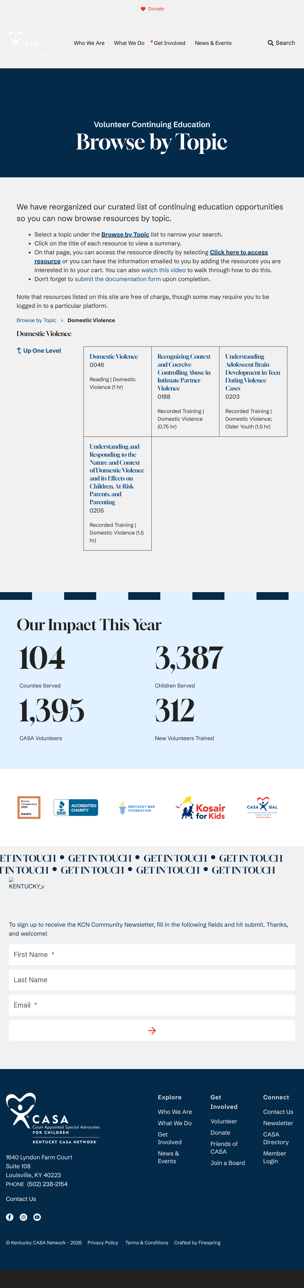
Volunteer (223, 1121)
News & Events (213, 43)
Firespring (209, 1243)
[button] (281, 43)
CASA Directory (276, 1138)
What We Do (129, 43)
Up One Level (42, 350)
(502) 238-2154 (47, 1184)
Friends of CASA (224, 1147)
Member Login (274, 1157)
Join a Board (227, 1163)
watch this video (163, 270)
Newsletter (278, 1123)
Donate (156, 9)
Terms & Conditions (146, 1243)
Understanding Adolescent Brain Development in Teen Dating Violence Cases (252, 372)
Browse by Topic (36, 320)
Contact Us (21, 1199)
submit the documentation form (118, 279)
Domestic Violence (114, 356)
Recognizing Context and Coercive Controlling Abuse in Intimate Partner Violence (184, 372)
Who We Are (89, 43)
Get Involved (170, 43)
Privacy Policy (103, 1243)
